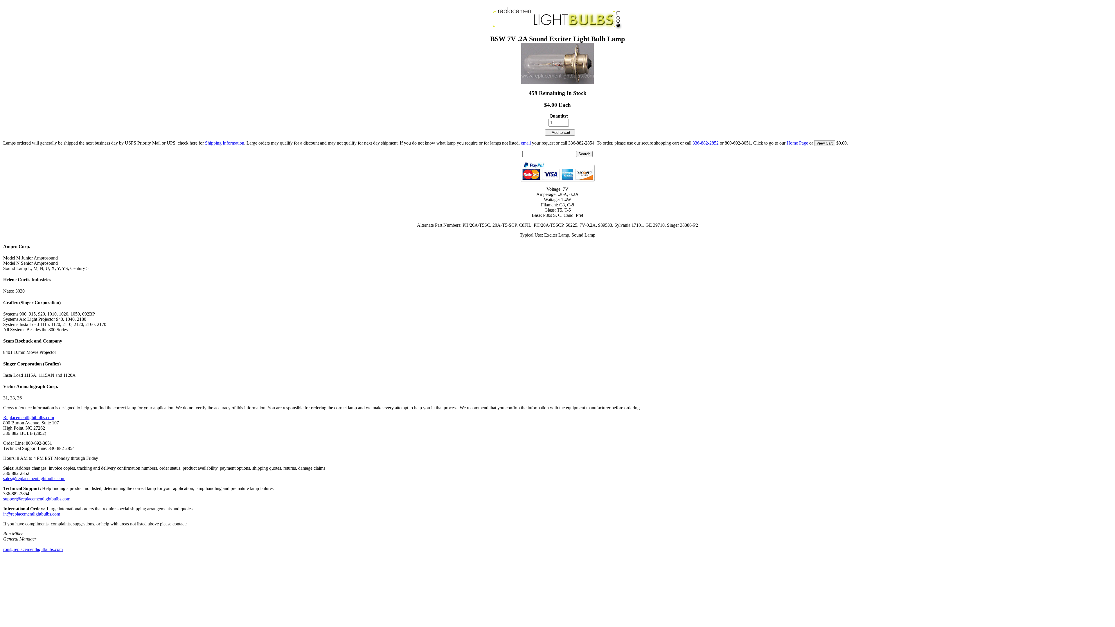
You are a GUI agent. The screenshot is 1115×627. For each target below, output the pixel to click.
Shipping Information (224, 142)
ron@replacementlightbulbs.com (33, 549)
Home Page (797, 142)
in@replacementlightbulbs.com (31, 513)
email (526, 142)
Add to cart (560, 132)
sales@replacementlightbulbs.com (34, 478)
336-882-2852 (706, 142)
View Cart (825, 143)
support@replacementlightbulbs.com (36, 498)
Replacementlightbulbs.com (28, 417)
